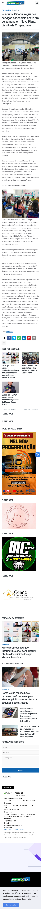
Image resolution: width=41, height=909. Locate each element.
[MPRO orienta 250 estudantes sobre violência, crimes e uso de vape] (30, 358)
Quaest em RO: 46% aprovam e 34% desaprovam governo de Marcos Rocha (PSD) (10, 399)
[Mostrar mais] (4, 343)
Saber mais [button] (26, 899)
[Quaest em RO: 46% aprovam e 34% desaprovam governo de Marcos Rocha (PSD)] (10, 387)
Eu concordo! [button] (11, 905)
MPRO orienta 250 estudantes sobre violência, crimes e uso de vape (29, 369)
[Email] (34, 338)
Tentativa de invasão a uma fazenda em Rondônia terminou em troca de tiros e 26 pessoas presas (29, 731)
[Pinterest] (29, 338)
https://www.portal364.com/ (13, 830)
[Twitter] (14, 338)
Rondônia (15, 10)
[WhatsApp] (19, 338)
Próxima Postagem (31, 409)
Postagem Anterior (10, 409)
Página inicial (6, 10)
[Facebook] (9, 338)
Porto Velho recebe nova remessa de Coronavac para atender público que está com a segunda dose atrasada (19, 698)
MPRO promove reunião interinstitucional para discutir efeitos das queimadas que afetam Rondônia (10, 371)
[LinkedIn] (24, 338)
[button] (2, 3)
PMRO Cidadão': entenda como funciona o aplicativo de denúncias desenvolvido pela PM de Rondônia (29, 714)
